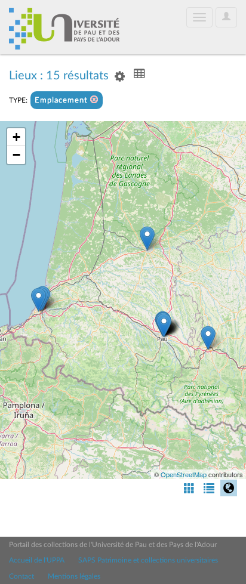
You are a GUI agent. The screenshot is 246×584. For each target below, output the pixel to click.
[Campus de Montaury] (38, 300)
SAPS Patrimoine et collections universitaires (148, 560)
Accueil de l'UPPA (36, 560)
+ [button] (16, 136)
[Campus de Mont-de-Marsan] (147, 238)
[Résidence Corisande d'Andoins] (163, 325)
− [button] (16, 154)
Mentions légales (74, 576)
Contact (21, 576)
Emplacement (62, 100)
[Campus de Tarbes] (208, 338)
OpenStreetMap (184, 474)
